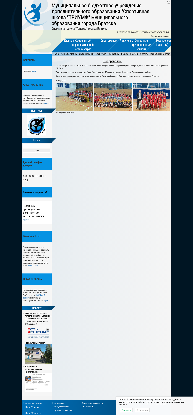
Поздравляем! (112, 61)
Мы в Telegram (32, 407)
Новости (37, 307)
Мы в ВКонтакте (33, 413)
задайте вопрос (62, 407)
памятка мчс (33, 266)
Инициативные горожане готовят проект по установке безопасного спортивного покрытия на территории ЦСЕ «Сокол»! (38, 318)
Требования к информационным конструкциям (33, 369)
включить (90, 407)
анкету (46, 103)
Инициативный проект (35, 342)
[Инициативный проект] (38, 354)
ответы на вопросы (64, 411)
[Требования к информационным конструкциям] (38, 382)
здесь (34, 71)
